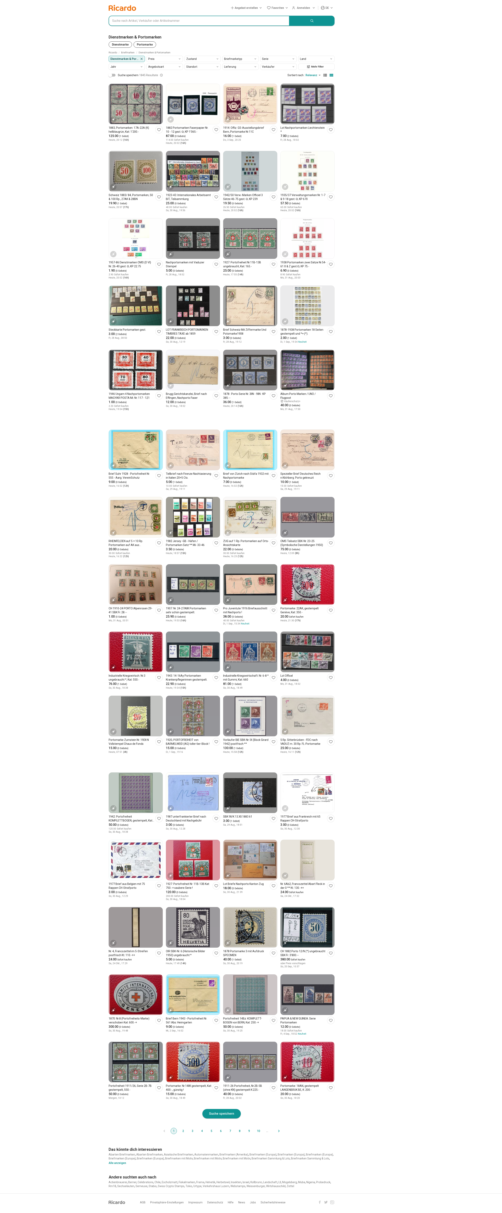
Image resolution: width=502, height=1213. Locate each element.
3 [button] (192, 1131)
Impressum (195, 1202)
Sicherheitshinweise (273, 1202)
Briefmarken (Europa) (262, 1154)
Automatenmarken (206, 1154)
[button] (247, 8)
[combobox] (199, 21)
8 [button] (239, 1131)
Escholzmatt (169, 1182)
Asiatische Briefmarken (178, 1154)
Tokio (189, 1186)
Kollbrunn (256, 1182)
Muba (301, 1182)
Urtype (197, 1186)
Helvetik (210, 1182)
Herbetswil (223, 1182)
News (241, 1202)
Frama (200, 1182)
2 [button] (183, 1131)
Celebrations (145, 1182)
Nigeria (310, 1182)
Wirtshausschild (276, 1186)
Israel (246, 1182)
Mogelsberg (289, 1182)
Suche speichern (221, 1113)
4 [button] (202, 1131)
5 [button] (211, 1131)
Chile (158, 1182)
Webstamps (237, 1186)
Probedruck (323, 1182)
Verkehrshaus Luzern (216, 1186)
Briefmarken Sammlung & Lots (271, 1158)
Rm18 (112, 1186)
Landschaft (270, 1182)
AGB (143, 1202)
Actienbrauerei (118, 1182)
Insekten (236, 1182)
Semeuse (141, 1186)
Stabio (153, 1186)
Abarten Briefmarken (122, 1154)
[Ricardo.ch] (122, 8)
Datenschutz (215, 1202)
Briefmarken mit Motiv (179, 1158)
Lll (279, 1182)
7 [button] (230, 1131)
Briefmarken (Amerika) (233, 1154)
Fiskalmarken (187, 1182)
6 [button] (221, 1131)
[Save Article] (159, 129)
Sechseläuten (125, 1186)
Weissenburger (255, 1186)
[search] (312, 21)
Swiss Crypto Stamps (171, 1186)
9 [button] (249, 1131)
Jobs (253, 1202)
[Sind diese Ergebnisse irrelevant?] (161, 75)
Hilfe (231, 1202)
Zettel (290, 1186)
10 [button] (258, 1131)
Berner (132, 1182)
